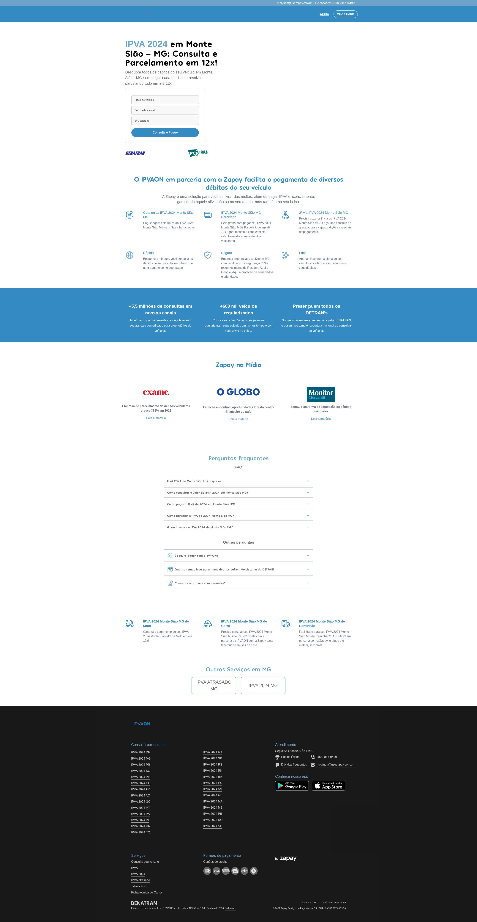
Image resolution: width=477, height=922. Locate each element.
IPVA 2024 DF (140, 752)
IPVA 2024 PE (140, 777)
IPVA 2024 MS (212, 807)
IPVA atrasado (140, 880)
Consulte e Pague (165, 132)
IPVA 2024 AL (212, 795)
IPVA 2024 (138, 874)
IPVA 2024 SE (212, 826)
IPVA (134, 867)
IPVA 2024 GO (140, 801)
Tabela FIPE (139, 886)
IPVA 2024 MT (140, 807)
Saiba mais (230, 908)
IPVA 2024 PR (140, 764)
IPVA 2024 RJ (212, 752)
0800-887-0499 (327, 756)
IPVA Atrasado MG (213, 685)
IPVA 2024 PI (140, 820)
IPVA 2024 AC (140, 795)
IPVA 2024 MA (212, 801)
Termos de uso (309, 902)
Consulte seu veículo (145, 861)
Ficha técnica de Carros (147, 892)
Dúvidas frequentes (294, 764)
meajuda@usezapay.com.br (335, 764)
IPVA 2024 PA (140, 814)
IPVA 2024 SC (140, 770)
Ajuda (324, 14)
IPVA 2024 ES (212, 783)
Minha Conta (346, 14)
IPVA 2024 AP (140, 789)
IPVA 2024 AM (212, 789)
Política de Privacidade (334, 902)
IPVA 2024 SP (212, 758)
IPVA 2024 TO (140, 832)
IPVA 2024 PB (212, 813)
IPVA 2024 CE (140, 783)
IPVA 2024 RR (140, 826)
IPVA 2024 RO (212, 819)
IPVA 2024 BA (212, 776)
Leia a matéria (156, 418)
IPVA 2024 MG (263, 685)
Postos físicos (290, 756)
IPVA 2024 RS (212, 764)
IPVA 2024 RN (212, 770)
